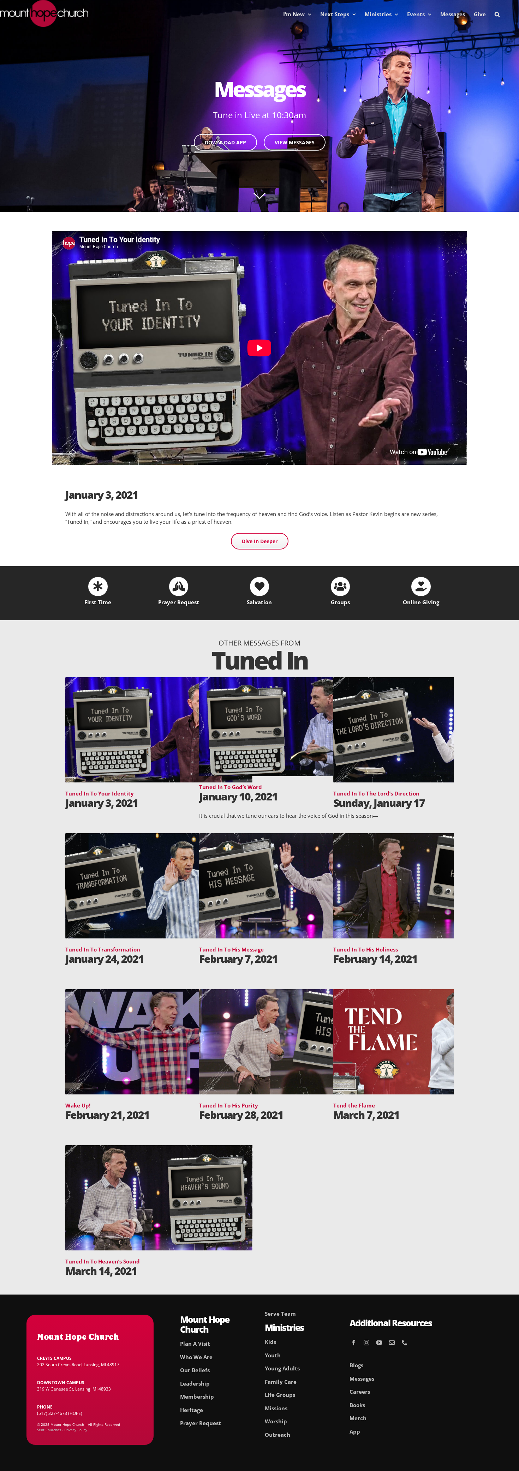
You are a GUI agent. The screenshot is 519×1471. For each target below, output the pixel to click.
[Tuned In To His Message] (292, 837)
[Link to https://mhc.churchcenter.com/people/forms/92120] (259, 586)
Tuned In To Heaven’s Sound (102, 1261)
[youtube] (379, 1342)
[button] (497, 14)
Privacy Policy (75, 1429)
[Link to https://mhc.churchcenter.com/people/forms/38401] (98, 586)
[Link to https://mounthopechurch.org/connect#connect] (340, 586)
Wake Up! (77, 1105)
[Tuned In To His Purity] (292, 993)
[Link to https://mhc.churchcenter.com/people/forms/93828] (179, 586)
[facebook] (354, 1342)
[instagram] (366, 1342)
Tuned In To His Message (231, 949)
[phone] (404, 1342)
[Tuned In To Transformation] (158, 837)
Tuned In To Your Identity (99, 793)
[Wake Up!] (158, 993)
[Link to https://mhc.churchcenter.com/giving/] (421, 586)
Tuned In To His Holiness (365, 949)
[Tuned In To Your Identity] (158, 681)
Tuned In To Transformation (102, 949)
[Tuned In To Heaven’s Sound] (158, 1149)
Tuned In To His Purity (228, 1105)
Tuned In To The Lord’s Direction (376, 793)
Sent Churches (49, 1429)
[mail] (392, 1342)
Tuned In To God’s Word (230, 787)
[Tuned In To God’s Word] (292, 681)
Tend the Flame (354, 1105)
